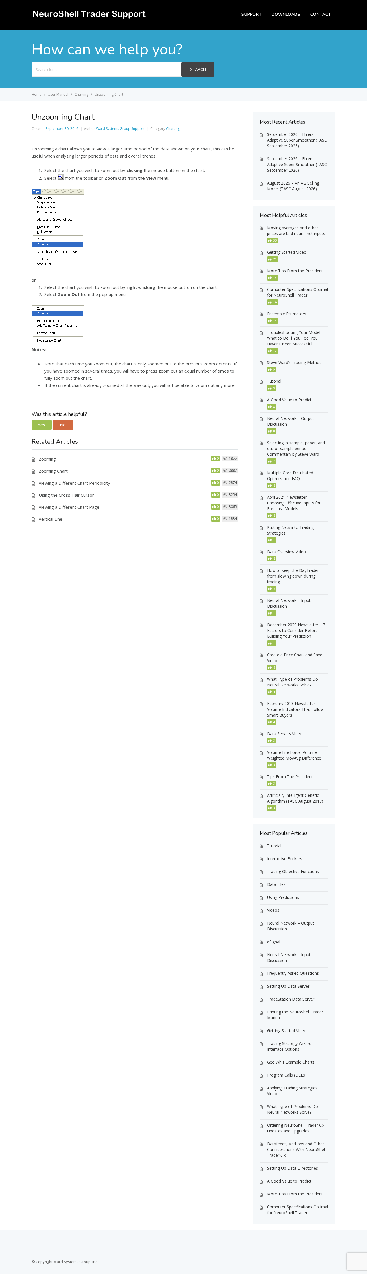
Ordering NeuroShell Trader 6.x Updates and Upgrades (295, 1128)
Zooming (47, 459)
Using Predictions (283, 897)
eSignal (273, 941)
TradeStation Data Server (290, 999)
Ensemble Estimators (286, 313)
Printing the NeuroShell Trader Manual (295, 1014)
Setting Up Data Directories (292, 1168)
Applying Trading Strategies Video (292, 1090)
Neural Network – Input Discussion (289, 603)
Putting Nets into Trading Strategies (290, 530)
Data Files (276, 884)
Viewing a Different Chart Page (69, 507)
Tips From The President (290, 776)
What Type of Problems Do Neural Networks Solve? (292, 682)
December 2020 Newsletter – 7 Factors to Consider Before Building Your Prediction (296, 630)
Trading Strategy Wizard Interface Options (289, 1046)
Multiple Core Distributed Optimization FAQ (290, 475)
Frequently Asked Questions (293, 973)
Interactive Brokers (284, 858)
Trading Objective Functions (293, 871)
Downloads (286, 14)
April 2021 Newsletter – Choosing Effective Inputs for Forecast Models (294, 502)
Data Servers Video (284, 733)
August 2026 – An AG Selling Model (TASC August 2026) (293, 185)
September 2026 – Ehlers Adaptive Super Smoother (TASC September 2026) (297, 140)
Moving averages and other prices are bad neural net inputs (296, 230)
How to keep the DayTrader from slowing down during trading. (293, 575)
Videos (273, 910)
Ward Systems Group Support (120, 128)
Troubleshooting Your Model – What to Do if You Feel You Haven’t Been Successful (295, 338)
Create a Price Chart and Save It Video (296, 657)
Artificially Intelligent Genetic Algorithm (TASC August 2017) (295, 798)
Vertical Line (51, 519)
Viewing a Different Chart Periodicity (74, 483)
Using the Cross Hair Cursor (66, 495)
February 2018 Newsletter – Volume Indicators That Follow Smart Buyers (295, 709)
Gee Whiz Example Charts (291, 1062)
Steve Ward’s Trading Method (294, 362)
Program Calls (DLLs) (287, 1075)
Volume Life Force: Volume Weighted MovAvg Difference (294, 755)
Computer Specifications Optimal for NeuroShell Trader (297, 292)
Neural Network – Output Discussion (290, 421)
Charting (173, 128)
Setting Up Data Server (288, 986)
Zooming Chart (53, 471)
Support (251, 14)
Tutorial (274, 381)
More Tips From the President (295, 270)
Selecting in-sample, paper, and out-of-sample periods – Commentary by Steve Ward (296, 448)
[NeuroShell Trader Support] (89, 19)
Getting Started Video (287, 252)
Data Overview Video (286, 551)
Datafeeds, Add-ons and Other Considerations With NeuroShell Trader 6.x (296, 1149)
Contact (320, 14)
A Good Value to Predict (289, 399)
